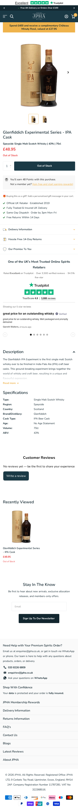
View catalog (5, 16)
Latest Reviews (13, 752)
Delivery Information (16, 711)
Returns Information (16, 719)
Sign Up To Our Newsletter (39, 618)
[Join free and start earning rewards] (52, 184)
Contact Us (10, 735)
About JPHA (11, 760)
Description (13, 352)
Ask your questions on (27, 678)
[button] (4, 8)
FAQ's (7, 727)
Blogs (7, 743)
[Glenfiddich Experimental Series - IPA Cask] (21, 525)
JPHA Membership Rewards (21, 702)
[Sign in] (66, 16)
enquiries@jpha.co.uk (20, 672)
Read (9, 383)
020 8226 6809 (16, 667)
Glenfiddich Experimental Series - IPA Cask (21, 550)
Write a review (16, 476)
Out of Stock (44, 166)
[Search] (11, 16)
